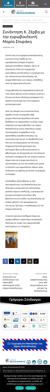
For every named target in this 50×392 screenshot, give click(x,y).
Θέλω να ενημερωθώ (23, 20)
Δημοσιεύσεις (8, 20)
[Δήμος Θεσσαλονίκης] (23, 12)
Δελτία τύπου (38, 20)
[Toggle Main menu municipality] (3, 12)
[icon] (28, 363)
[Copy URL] (36, 261)
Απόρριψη (31, 388)
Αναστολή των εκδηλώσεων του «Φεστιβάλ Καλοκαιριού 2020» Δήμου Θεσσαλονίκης (12, 282)
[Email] (23, 261)
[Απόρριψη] (46, 382)
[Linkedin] (17, 261)
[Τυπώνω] (30, 261)
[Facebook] (5, 261)
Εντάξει (20, 388)
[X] (11, 261)
